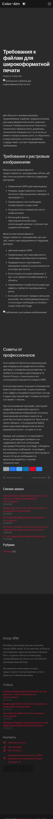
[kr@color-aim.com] (5, 742)
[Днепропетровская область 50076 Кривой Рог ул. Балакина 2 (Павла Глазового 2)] (5, 758)
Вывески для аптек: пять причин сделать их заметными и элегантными (25, 509)
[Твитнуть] (19, 469)
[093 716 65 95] (5, 750)
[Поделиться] (13, 469)
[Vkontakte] (14, 768)
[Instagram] (29, 768)
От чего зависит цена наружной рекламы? (24, 536)
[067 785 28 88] (5, 747)
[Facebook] (6, 768)
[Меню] (49, 4)
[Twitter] (21, 768)
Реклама (7, 551)
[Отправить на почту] (6, 469)
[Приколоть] (32, 469)
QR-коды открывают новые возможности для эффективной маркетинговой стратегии (25, 528)
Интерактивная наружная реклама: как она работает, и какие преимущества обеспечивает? (25, 498)
